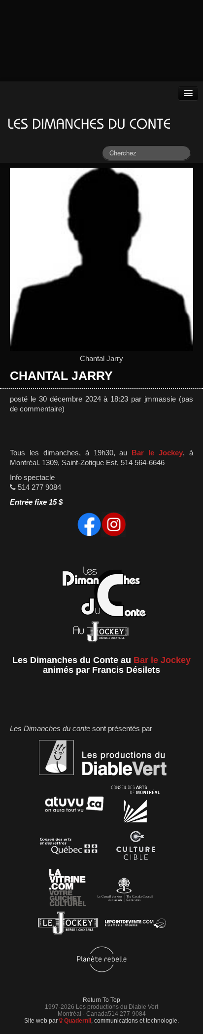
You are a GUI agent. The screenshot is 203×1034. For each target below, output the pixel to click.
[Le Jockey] (67, 925)
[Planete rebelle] (101, 961)
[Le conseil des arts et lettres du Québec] (68, 848)
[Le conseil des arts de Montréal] (135, 806)
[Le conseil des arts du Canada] (123, 889)
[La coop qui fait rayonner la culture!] (135, 848)
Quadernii (77, 1020)
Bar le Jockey (157, 453)
